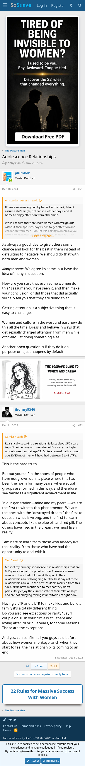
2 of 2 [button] (53, 666)
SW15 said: (12, 560)
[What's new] (71, 5)
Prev (39, 666)
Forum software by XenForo (34, 738)
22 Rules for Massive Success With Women (42, 694)
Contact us (10, 726)
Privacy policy (52, 726)
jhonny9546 (12, 163)
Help (68, 726)
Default (11, 720)
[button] (5, 5)
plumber (22, 173)
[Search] (80, 5)
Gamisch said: (14, 437)
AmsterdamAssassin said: (21, 200)
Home (7, 730)
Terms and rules (30, 726)
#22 (80, 425)
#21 (80, 189)
